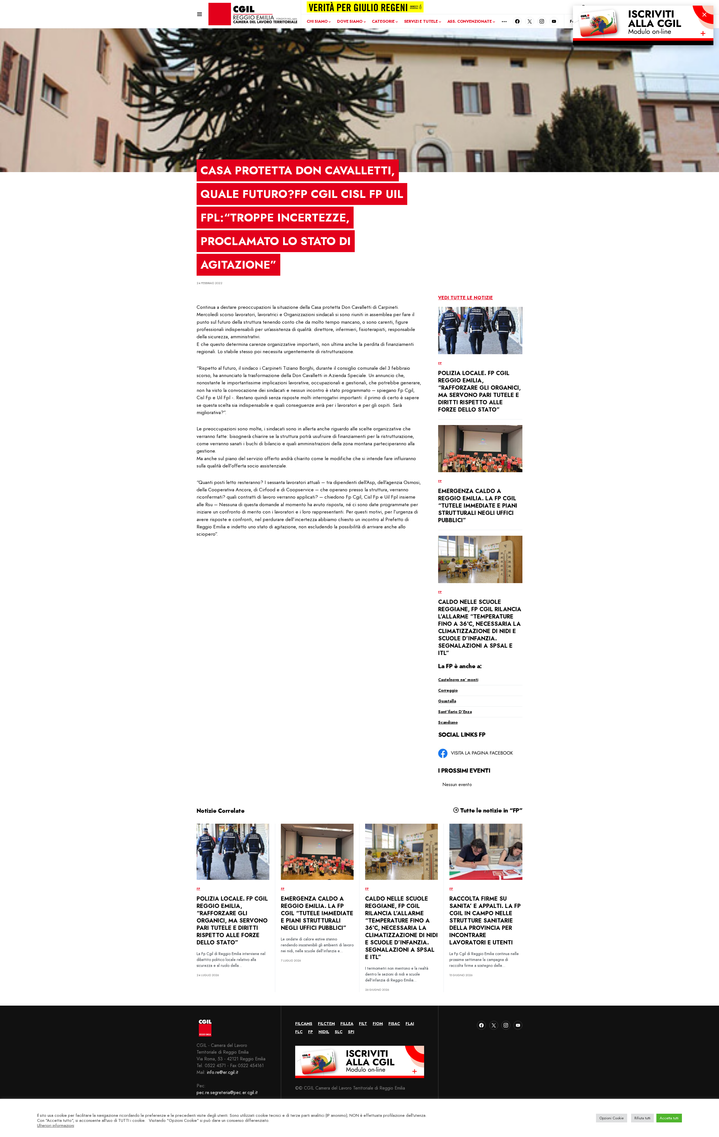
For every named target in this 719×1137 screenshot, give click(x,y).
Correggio (448, 690)
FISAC (394, 1023)
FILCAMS (303, 1023)
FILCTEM (326, 1023)
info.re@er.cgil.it (222, 1072)
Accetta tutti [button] (669, 1118)
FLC (298, 1032)
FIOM (378, 1023)
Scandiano (448, 722)
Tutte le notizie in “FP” (490, 810)
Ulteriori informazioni (55, 1125)
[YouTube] (553, 21)
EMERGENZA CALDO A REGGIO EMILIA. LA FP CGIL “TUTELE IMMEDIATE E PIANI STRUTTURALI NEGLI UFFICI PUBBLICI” (477, 505)
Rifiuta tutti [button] (642, 1118)
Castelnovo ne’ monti (458, 679)
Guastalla (447, 701)
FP (201, 150)
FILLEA (346, 1023)
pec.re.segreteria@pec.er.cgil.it (227, 1092)
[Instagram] (541, 21)
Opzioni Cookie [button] (611, 1118)
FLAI (410, 1023)
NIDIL (323, 1032)
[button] (199, 14)
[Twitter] (529, 21)
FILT (363, 1023)
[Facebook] (517, 21)
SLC (338, 1032)
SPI (351, 1032)
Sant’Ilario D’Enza (455, 711)
